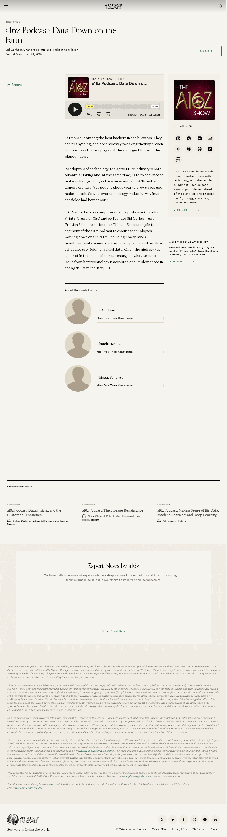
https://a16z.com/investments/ (97, 750)
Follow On (185, 126)
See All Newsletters (113, 631)
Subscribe (206, 50)
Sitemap (215, 829)
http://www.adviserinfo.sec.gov (24, 787)
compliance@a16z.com (136, 776)
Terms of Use (159, 829)
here (50, 784)
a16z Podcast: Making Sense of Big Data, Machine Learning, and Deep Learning (188, 512)
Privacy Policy (179, 829)
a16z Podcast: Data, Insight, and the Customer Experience (34, 512)
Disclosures (199, 829)
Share (17, 84)
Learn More (180, 209)
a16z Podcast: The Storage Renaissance (112, 510)
